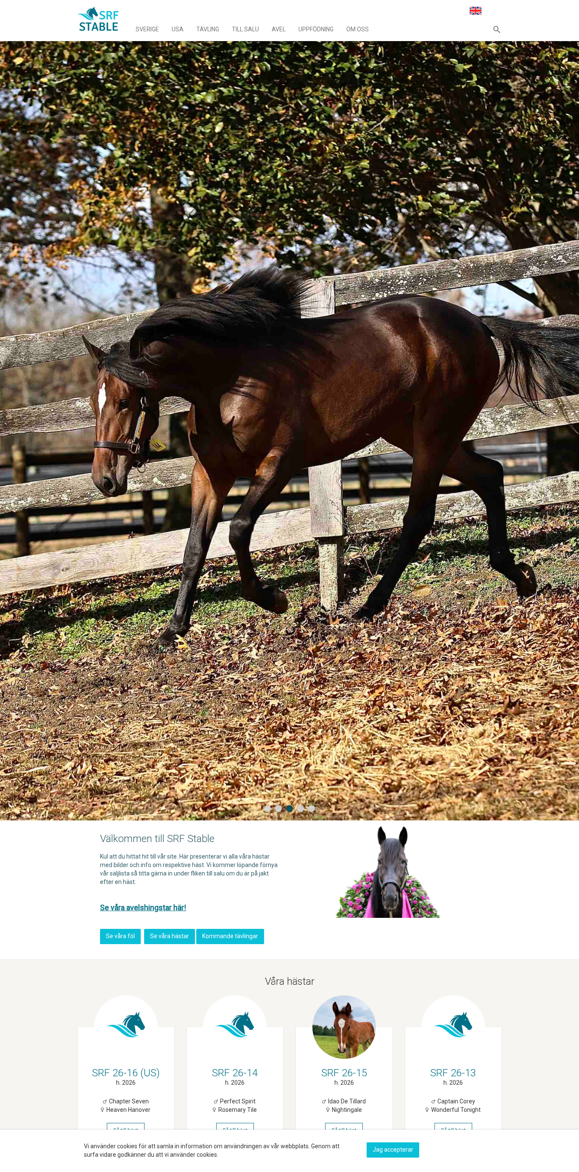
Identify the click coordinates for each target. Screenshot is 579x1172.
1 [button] (268, 809)
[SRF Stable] (98, 20)
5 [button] (312, 809)
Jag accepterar (393, 1149)
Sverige (147, 29)
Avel (279, 29)
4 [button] (301, 809)
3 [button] (290, 809)
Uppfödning (316, 29)
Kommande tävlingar (230, 936)
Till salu (245, 29)
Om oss (357, 29)
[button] (497, 29)
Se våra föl (120, 936)
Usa (178, 29)
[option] (289, 410)
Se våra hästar (169, 936)
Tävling (207, 29)
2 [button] (279, 809)
